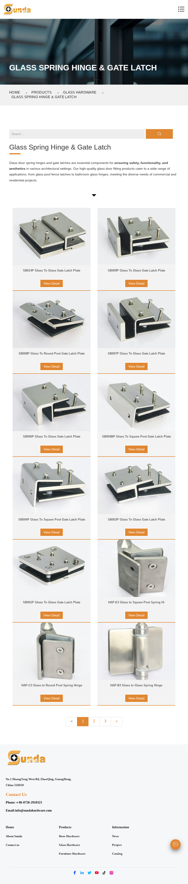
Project (117, 845)
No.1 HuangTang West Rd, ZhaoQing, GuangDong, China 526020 (38, 782)
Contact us (12, 845)
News (115, 836)
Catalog (117, 853)
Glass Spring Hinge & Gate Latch (44, 97)
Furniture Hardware (72, 853)
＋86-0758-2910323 (29, 802)
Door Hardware (69, 836)
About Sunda (14, 836)
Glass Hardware (79, 92)
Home (14, 92)
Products (41, 92)
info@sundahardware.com (33, 810)
